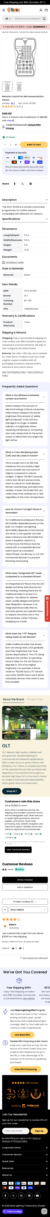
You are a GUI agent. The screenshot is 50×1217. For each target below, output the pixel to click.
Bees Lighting (17, 1205)
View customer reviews (18, 849)
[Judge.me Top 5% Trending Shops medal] (38, 1094)
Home (5, 32)
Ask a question (25, 887)
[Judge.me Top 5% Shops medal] (25, 1094)
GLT (13, 103)
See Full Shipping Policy (14, 372)
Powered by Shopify (35, 1205)
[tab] (13, 700)
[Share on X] (22, 184)
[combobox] (25, 19)
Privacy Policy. (21, 1141)
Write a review (25, 879)
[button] (3, 26)
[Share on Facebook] (14, 184)
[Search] (44, 18)
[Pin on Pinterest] (30, 184)
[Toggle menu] (3, 10)
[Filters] (5, 910)
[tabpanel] (25, 750)
